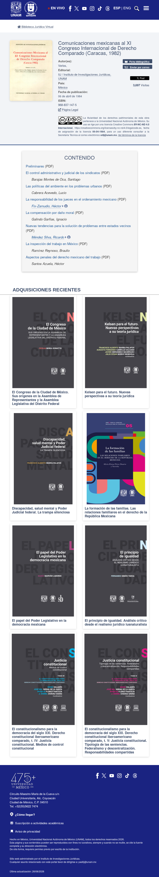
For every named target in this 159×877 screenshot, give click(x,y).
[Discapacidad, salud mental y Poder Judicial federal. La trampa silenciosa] (43, 465)
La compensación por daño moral (50, 212)
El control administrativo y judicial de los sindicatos (63, 172)
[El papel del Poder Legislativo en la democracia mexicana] (43, 576)
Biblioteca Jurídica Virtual (37, 27)
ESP (116, 7)
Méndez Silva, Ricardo (48, 237)
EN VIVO (58, 7)
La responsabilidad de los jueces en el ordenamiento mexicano (71, 199)
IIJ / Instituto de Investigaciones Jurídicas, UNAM (84, 76)
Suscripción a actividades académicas (39, 823)
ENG (127, 7)
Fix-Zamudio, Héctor (46, 206)
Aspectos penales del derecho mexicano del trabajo (63, 256)
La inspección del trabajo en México (52, 243)
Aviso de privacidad (27, 831)
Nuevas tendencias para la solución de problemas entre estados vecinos (78, 225)
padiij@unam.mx (87, 861)
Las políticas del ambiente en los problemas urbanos (64, 186)
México (62, 87)
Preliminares (35, 166)
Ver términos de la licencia (132, 135)
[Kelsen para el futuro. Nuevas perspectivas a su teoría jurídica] (116, 351)
